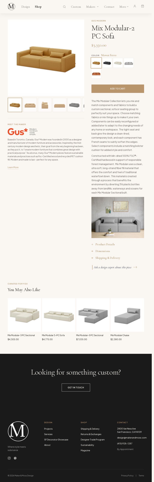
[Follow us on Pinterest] (15, 458)
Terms (141, 475)
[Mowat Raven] (107, 63)
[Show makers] (97, 6)
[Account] (134, 6)
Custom (76, 7)
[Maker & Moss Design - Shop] (11, 6)
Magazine (85, 450)
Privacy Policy (127, 475)
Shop (38, 7)
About (47, 445)
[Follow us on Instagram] (9, 458)
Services (48, 434)
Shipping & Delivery (90, 428)
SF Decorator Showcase (56, 439)
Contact (109, 7)
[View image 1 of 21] (15, 105)
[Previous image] (13, 58)
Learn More (13, 167)
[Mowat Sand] (118, 63)
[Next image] (79, 58)
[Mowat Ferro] (96, 63)
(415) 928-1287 (124, 443)
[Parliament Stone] (129, 63)
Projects (48, 428)
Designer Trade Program (93, 439)
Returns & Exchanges (91, 434)
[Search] (64, 6)
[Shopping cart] (142, 6)
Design (25, 7)
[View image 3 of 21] (45, 105)
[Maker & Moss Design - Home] (21, 431)
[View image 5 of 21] (74, 105)
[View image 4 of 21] (59, 105)
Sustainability (87, 445)
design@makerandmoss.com (130, 437)
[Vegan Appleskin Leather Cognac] (96, 74)
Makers (90, 7)
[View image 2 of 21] (30, 105)
